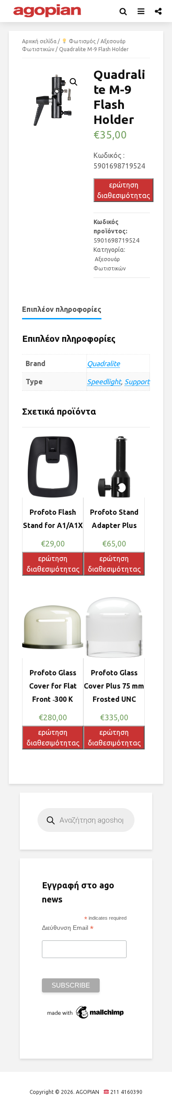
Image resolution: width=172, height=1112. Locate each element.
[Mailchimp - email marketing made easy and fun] (86, 1011)
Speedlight (104, 382)
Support (137, 382)
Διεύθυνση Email (67, 928)
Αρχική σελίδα (39, 41)
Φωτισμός (81, 41)
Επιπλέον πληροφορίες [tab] (61, 309)
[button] (74, 82)
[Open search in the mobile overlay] (86, 820)
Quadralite (103, 363)
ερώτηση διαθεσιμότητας (123, 190)
